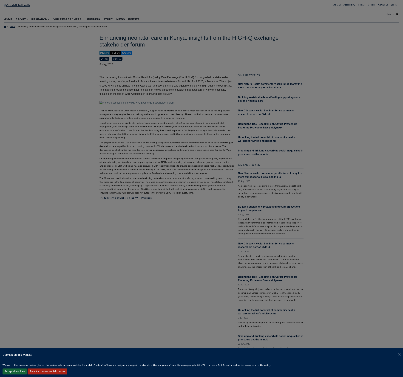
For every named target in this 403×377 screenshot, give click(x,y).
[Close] (399, 354)
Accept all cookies (15, 371)
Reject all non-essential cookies (47, 371)
